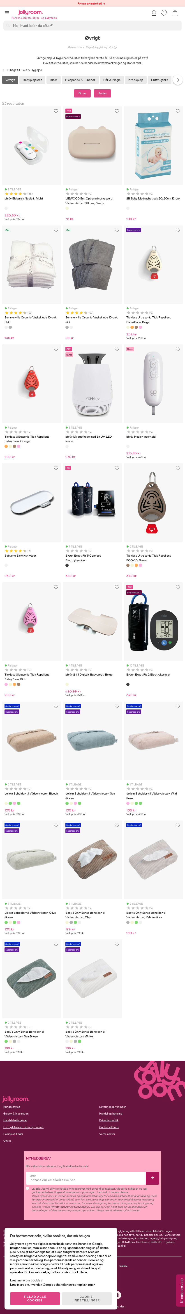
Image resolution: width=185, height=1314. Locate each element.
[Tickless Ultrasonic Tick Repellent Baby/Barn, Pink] (140, 327)
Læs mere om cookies (26, 1280)
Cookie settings (109, 1127)
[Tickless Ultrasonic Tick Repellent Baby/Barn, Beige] (128, 327)
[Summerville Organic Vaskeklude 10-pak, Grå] (10, 327)
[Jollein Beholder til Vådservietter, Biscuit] (6, 803)
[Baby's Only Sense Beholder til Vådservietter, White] (79, 922)
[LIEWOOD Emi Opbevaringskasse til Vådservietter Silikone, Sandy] (67, 208)
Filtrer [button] (82, 93)
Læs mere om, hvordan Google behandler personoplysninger (52, 1285)
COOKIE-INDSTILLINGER (87, 1298)
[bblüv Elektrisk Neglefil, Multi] (6, 208)
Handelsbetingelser (15, 1120)
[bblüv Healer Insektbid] (128, 446)
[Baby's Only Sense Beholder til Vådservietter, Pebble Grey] (71, 922)
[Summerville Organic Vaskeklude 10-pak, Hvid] (6, 327)
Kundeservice (11, 1107)
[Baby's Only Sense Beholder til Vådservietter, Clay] (67, 922)
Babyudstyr (75, 47)
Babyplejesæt (32, 80)
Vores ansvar (107, 1134)
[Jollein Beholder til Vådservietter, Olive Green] (18, 803)
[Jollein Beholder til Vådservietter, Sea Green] (10, 803)
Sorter (102, 93)
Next (178, 80)
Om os (7, 1141)
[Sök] (8, 25)
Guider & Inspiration (16, 1113)
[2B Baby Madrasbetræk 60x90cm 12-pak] (128, 208)
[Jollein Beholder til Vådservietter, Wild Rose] (14, 803)
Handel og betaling (110, 1113)
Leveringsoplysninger (112, 1107)
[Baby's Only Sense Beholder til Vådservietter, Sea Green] (75, 922)
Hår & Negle (111, 80)
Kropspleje (135, 80)
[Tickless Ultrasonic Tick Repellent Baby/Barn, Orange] (132, 327)
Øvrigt (113, 47)
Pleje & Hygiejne (96, 47)
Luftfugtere (159, 80)
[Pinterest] (117, 1295)
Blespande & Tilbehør (80, 80)
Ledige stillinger (13, 1134)
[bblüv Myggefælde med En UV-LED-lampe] (67, 446)
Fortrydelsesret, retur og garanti (23, 1127)
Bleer (53, 80)
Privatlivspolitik (108, 1120)
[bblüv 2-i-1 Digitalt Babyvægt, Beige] (67, 684)
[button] (7, 12)
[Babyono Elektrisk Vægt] (6, 565)
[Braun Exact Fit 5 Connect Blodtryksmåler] (67, 565)
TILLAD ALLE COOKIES (35, 1298)
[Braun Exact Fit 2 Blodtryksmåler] (128, 684)
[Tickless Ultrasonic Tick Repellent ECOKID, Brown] (136, 327)
